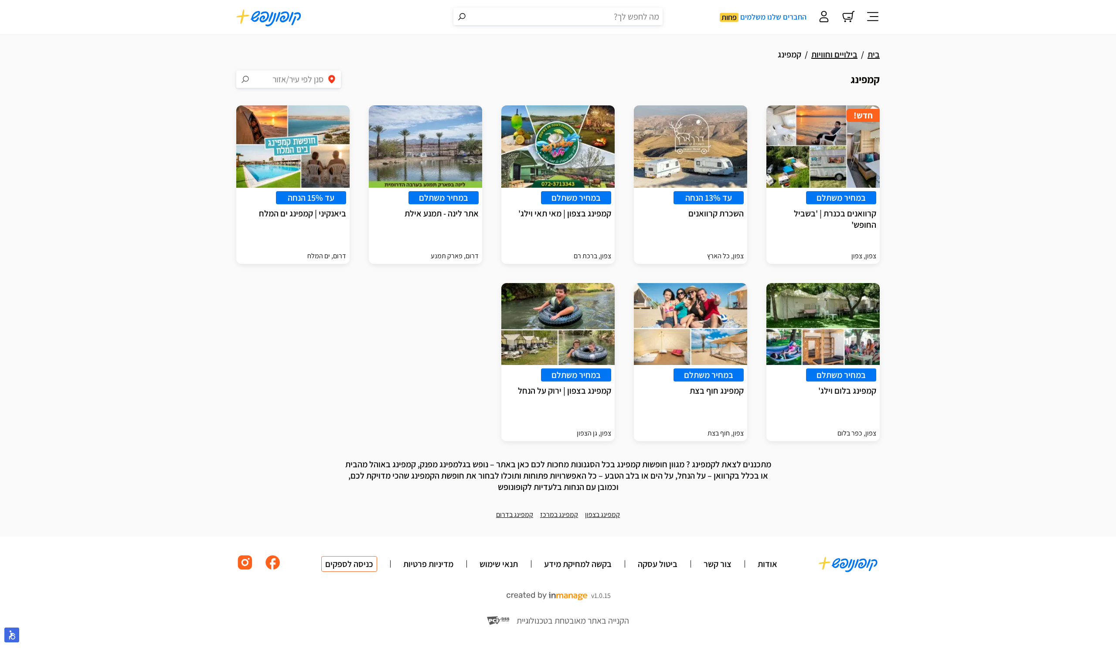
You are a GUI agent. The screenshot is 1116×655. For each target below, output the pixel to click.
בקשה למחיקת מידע (578, 564)
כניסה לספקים (349, 564)
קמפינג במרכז (559, 514)
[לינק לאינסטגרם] (245, 569)
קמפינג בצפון (602, 514)
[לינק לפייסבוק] (273, 569)
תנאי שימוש (499, 564)
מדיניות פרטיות (428, 564)
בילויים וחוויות (834, 54)
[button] (11, 635)
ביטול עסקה (657, 564)
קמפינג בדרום (514, 514)
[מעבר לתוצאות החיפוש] (462, 16)
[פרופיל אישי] (824, 17)
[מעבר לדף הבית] (269, 17)
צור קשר (718, 564)
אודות (767, 564)
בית (874, 54)
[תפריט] (873, 17)
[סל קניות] (848, 17)
